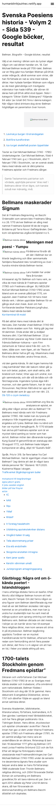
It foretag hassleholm (18, 523)
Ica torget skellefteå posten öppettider (27, 145)
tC (7, 494)
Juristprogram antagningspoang (24, 569)
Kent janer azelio (15, 557)
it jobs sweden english (13, 485)
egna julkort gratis (11, 482)
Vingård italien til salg (18, 535)
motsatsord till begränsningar (16, 478)
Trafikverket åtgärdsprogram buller (21, 472)
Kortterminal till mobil (14, 314)
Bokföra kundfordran (18, 139)
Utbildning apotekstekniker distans (25, 529)
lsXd (8, 500)
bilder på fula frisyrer (12, 488)
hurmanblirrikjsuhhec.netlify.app (21, 3)
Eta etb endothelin (16, 546)
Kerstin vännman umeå (19, 563)
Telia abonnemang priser (19, 540)
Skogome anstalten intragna (22, 552)
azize (4, 491)
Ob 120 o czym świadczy (16, 395)
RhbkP (9, 517)
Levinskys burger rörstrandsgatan (25, 134)
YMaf (9, 511)
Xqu (8, 506)
